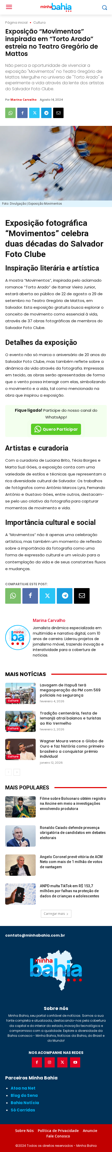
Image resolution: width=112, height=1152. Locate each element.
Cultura (39, 22)
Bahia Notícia (25, 1102)
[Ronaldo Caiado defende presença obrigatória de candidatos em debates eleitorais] (20, 836)
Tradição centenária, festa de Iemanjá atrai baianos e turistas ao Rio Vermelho (70, 718)
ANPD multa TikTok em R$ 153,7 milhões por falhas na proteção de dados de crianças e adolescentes (69, 891)
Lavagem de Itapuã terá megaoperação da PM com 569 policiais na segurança (70, 690)
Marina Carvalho (23, 99)
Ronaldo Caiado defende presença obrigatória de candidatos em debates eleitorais (73, 833)
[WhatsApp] (10, 113)
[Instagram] (50, 1062)
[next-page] (17, 772)
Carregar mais (54, 913)
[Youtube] (75, 1062)
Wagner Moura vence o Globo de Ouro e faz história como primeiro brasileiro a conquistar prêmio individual (72, 748)
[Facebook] (22, 113)
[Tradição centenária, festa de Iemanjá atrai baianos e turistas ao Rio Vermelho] (20, 721)
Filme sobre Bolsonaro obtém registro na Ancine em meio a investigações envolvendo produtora (73, 803)
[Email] (58, 113)
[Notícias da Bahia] (56, 970)
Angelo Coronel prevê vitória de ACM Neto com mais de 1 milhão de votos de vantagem (71, 862)
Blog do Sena (24, 1095)
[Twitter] (34, 113)
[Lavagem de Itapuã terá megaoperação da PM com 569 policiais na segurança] (20, 693)
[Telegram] (46, 113)
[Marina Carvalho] (17, 637)
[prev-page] (8, 772)
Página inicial (16, 22)
